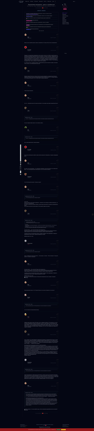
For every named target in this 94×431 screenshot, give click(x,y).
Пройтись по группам (65, 23)
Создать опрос (43, 10)
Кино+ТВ (45, 1)
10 (43, 413)
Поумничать (64, 17)
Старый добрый (21, 2)
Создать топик (39, 10)
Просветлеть (64, 19)
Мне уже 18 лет (58, 429)
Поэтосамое (64, 21)
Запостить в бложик (65, 22)
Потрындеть (64, 14)
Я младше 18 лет (63, 429)
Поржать (63, 18)
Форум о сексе (27, 1)
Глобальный (31, 1)
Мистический (36, 1)
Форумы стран (49, 1)
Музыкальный (41, 1)
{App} (53, 1)
